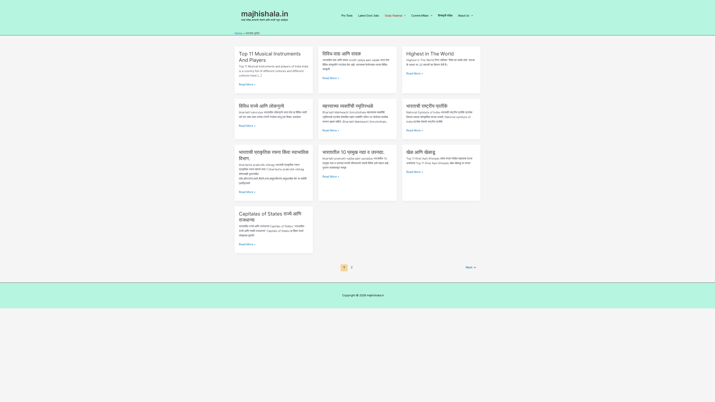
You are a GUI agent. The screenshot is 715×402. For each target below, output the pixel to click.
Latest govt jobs (368, 15)
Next (471, 267)
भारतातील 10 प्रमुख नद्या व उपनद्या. (353, 152)
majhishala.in (264, 13)
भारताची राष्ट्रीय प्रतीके (426, 106)
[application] (404, 15)
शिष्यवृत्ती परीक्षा (445, 15)
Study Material (393, 15)
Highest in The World (430, 54)
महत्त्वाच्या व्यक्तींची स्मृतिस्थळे (347, 106)
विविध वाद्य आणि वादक (341, 54)
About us (463, 15)
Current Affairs (420, 15)
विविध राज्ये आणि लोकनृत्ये (261, 106)
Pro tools (347, 15)
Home (238, 33)
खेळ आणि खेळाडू (420, 152)
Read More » (247, 84)
